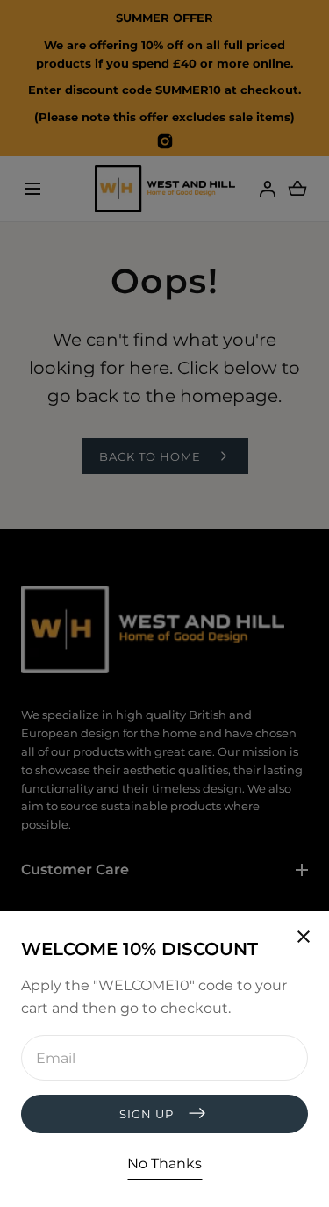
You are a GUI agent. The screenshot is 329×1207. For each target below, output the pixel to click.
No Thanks (164, 1163)
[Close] (164, 603)
